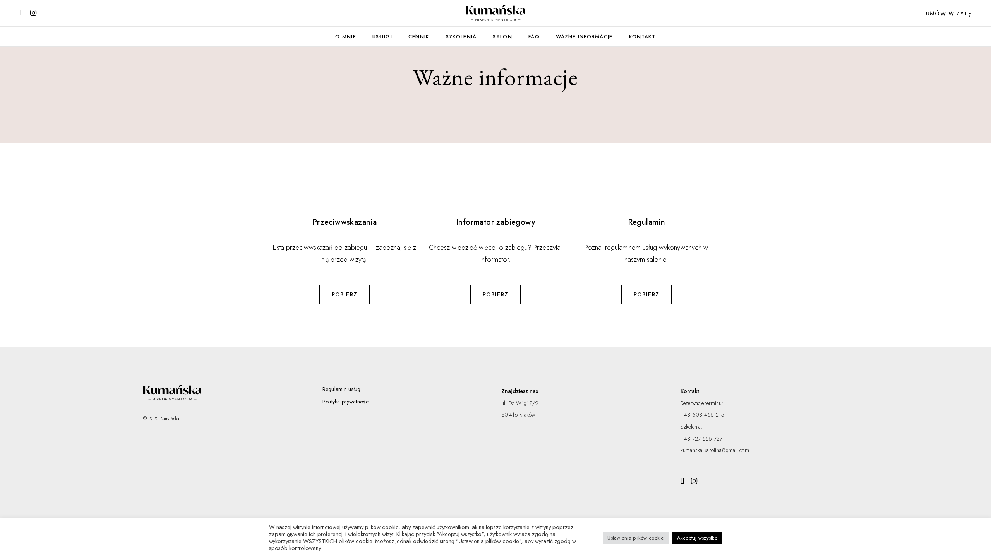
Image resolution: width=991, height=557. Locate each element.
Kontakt (642, 36)
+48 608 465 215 (703, 415)
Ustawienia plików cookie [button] (635, 538)
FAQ (534, 36)
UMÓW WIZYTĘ (949, 13)
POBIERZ (345, 294)
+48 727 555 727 (702, 439)
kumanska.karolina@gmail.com (715, 450)
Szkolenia (461, 36)
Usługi (382, 36)
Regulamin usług (341, 389)
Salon (502, 36)
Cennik (419, 36)
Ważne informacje (584, 36)
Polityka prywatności (346, 401)
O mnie (345, 36)
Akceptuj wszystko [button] (697, 538)
